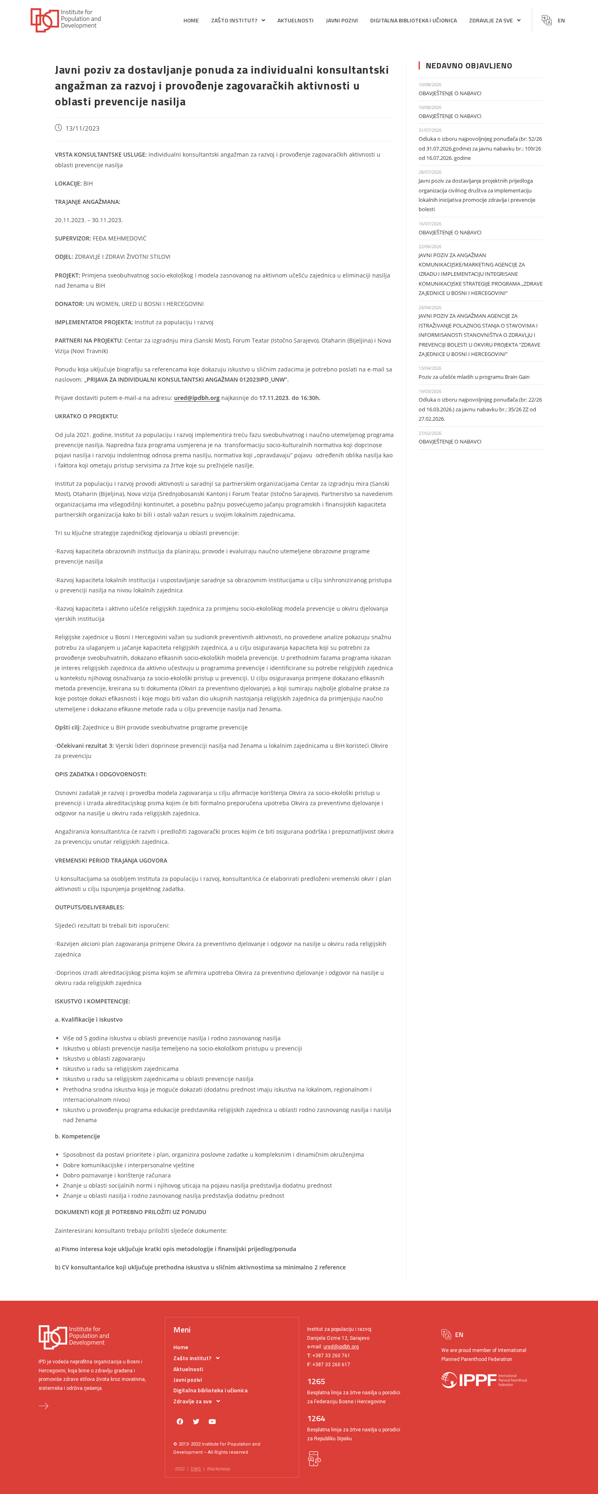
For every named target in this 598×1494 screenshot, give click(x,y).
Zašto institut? (234, 20)
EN (561, 20)
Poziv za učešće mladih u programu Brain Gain (474, 376)
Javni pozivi (342, 20)
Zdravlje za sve (491, 20)
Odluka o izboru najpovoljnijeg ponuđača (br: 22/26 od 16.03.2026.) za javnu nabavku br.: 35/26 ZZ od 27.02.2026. (480, 409)
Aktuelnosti (295, 20)
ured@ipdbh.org (341, 1347)
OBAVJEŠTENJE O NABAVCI (450, 93)
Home (191, 20)
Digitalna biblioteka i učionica (413, 20)
